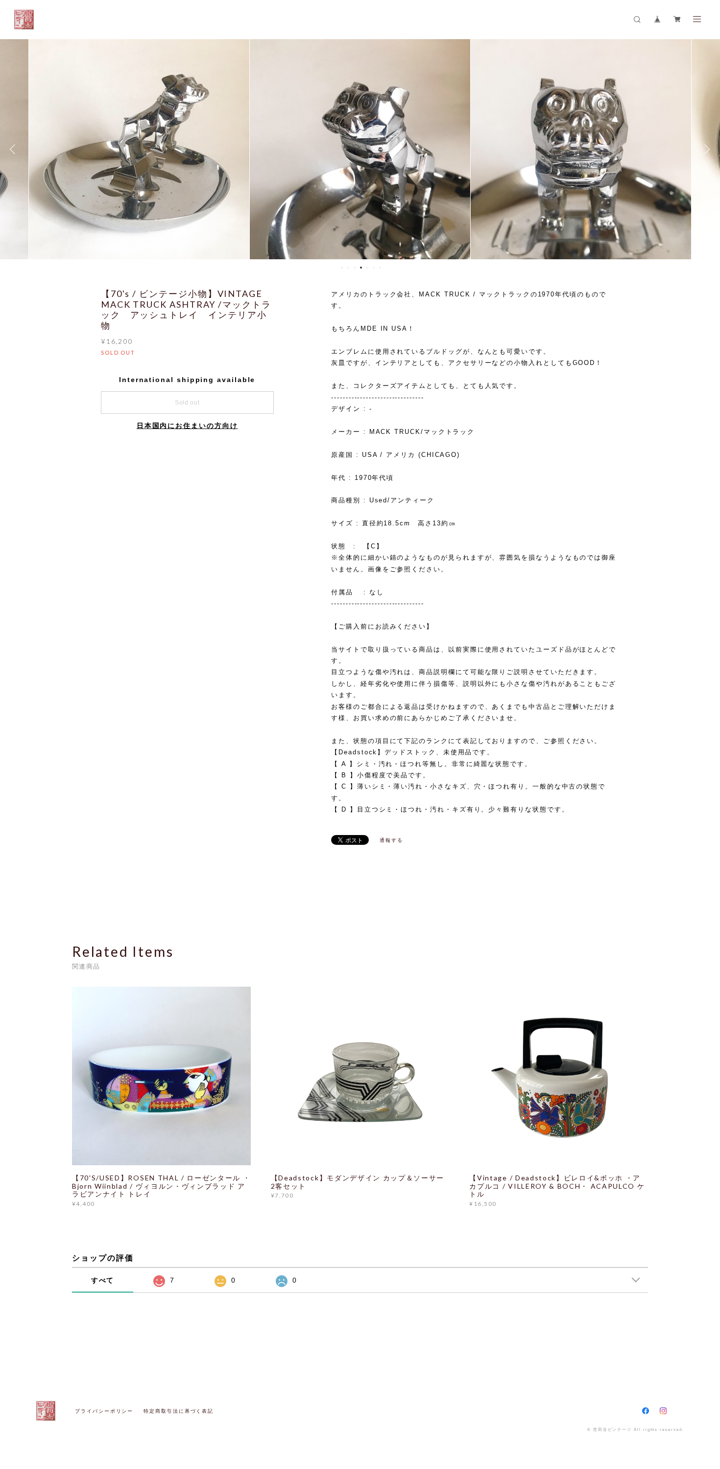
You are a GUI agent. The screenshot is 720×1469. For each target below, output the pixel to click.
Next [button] (705, 149)
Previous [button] (15, 149)
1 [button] (342, 268)
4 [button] (361, 268)
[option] (139, 149)
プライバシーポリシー (104, 1411)
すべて (103, 1280)
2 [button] (348, 268)
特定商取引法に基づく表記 (179, 1411)
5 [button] (367, 268)
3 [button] (355, 268)
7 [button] (380, 268)
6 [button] (374, 268)
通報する (391, 840)
